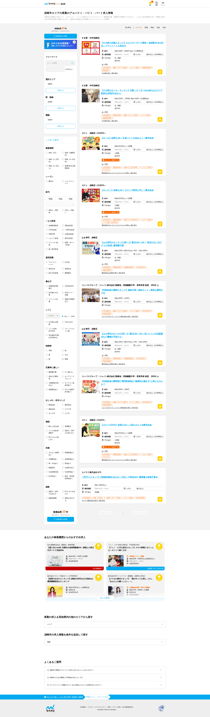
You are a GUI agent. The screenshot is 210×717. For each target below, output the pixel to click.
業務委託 (68, 273)
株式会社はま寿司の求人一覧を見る (113, 273)
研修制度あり (69, 452)
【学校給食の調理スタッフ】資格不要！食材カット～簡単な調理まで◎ (132, 291)
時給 (51, 199)
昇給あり (68, 463)
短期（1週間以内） (70, 154)
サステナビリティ (100, 707)
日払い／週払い (69, 211)
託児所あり (53, 476)
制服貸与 (52, 468)
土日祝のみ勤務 (53, 323)
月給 (70, 199)
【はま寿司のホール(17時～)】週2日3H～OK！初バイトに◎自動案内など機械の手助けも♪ (132, 335)
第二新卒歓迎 (53, 249)
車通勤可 (68, 426)
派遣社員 (68, 269)
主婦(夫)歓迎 (69, 234)
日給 (60, 199)
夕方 (66, 355)
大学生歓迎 (53, 230)
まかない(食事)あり (54, 454)
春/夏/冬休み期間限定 (70, 167)
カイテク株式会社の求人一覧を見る (93, 500)
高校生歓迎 (69, 225)
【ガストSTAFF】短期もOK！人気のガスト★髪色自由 (126, 425)
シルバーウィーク (69, 182)
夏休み (51, 181)
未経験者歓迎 (53, 225)
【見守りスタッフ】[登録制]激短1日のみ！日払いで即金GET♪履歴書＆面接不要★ (120, 477)
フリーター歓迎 (53, 244)
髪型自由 (68, 405)
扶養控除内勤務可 (53, 287)
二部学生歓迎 (69, 230)
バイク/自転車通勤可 (54, 432)
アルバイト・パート (53, 263)
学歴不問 (52, 234)
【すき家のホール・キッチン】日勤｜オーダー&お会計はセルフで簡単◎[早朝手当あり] (131, 92)
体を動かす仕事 (53, 294)
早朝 (50, 350)
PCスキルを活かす (70, 493)
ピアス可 (68, 409)
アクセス (90, 707)
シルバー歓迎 (53, 238)
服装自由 (52, 409)
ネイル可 (52, 413)
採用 (109, 707)
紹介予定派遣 (53, 273)
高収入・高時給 (53, 211)
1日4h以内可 (69, 286)
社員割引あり (69, 468)
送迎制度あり (69, 459)
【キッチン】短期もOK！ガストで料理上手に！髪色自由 (127, 190)
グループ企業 (116, 707)
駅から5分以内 (54, 426)
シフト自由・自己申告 (53, 330)
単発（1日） (53, 153)
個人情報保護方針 (127, 707)
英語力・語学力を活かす (53, 493)
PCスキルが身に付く (54, 438)
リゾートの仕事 (53, 300)
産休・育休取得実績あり (69, 477)
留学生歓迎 (69, 238)
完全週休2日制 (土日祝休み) (54, 336)
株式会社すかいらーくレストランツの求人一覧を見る (119, 173)
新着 (146, 27)
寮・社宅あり (53, 463)
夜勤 (66, 359)
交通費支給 (53, 459)
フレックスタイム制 (69, 330)
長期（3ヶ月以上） (54, 167)
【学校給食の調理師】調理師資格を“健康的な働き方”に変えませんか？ (132, 382)
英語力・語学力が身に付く (69, 432)
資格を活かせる (69, 499)
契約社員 (52, 269)
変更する (60, 90)
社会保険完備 (53, 472)
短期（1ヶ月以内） (54, 160)
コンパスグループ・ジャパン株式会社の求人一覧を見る (120, 316)
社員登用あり (69, 472)
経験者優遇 (53, 498)
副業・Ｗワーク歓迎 (69, 244)
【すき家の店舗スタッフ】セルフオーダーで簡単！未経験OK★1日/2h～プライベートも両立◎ (132, 44)
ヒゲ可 (67, 413)
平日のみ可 (69, 322)
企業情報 (82, 707)
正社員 (67, 262)
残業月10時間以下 (69, 300)
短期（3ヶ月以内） (70, 160)
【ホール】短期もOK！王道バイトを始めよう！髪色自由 (127, 138)
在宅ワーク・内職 (69, 294)
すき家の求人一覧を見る (110, 73)
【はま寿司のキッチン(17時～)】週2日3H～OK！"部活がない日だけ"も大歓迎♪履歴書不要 (131, 244)
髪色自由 (52, 405)
